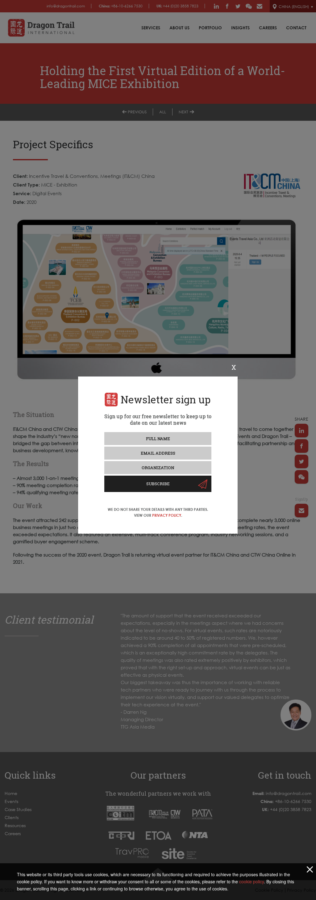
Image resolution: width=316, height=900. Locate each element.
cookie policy (251, 881)
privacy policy (166, 515)
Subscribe (158, 483)
